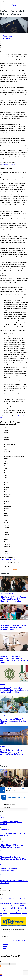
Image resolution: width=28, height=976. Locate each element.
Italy (2, 908)
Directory (2, 621)
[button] (14, 41)
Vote (4, 915)
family (4, 905)
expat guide (19, 903)
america (7, 898)
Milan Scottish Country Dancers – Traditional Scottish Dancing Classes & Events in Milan (13, 599)
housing (18, 905)
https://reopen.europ (6, 164)
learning (5, 908)
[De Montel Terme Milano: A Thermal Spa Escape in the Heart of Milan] (14, 713)
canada (5, 901)
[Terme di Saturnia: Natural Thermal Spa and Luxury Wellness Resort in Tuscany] (14, 744)
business (1, 901)
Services (2, 817)
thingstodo (5, 913)
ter (17, 73)
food (13, 905)
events (9, 903)
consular (8, 901)
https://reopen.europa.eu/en (9, 559)
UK (23, 913)
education (22, 901)
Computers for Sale (4, 864)
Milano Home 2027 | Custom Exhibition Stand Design (12, 846)
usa (2, 915)
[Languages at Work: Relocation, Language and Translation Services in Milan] (14, 619)
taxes (1, 913)
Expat (14, 903)
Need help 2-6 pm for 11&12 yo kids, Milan (13, 834)
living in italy (13, 908)
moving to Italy (13, 910)
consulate (12, 901)
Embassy (2, 903)
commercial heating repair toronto (11, 822)
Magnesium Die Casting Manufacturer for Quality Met (13, 858)
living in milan (23, 908)
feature (9, 905)
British (25, 898)
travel (15, 913)
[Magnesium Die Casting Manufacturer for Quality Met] (0, 851)
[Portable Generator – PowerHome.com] (0, 862)
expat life (24, 903)
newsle (14, 73)
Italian (22, 905)
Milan (6, 910)
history (15, 905)
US (0, 915)
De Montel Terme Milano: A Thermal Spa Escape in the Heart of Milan (13, 721)
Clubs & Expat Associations (6, 593)
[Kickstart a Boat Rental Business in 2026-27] (0, 874)
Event (5, 903)
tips (8, 913)
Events (1, 841)
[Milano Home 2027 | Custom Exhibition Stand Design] (0, 839)
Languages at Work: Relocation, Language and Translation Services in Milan (13, 627)
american (12, 898)
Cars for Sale (3, 853)
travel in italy (19, 913)
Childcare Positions (5, 829)
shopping (24, 910)
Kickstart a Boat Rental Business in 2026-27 (14, 881)
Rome (21, 910)
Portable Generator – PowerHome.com (9, 870)
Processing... (13, 963)
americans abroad (19, 898)
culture (17, 901)
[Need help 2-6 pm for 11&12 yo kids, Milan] (0, 827)
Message (2, 910)
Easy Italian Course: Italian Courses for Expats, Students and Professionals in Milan (14, 690)
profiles (18, 910)
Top (1, 975)
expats (1, 905)
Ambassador (2, 898)
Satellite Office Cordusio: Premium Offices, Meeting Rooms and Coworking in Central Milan (14, 659)
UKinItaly (25, 913)
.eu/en (13, 164)
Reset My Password (5, 963)
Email (1, 961)
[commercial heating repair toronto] (0, 815)
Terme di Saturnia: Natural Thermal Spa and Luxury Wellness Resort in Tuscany (11, 752)
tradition (11, 913)
